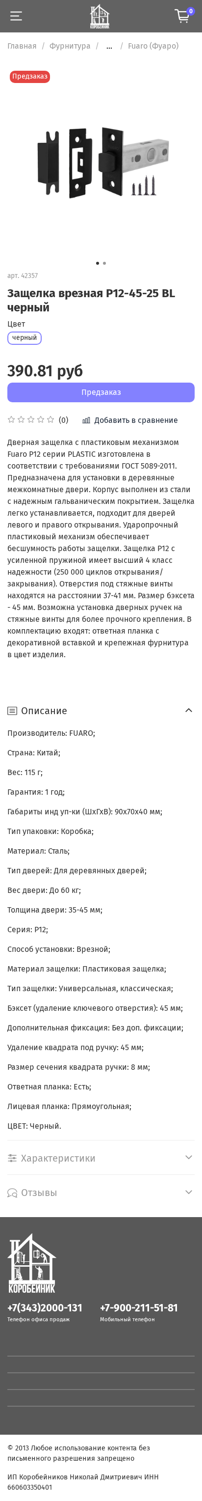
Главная (22, 46)
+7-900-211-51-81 (139, 1308)
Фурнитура (70, 46)
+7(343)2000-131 (44, 1308)
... (109, 46)
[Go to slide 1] (97, 263)
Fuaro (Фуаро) (153, 46)
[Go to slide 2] (104, 263)
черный (24, 338)
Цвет (16, 324)
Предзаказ (101, 392)
